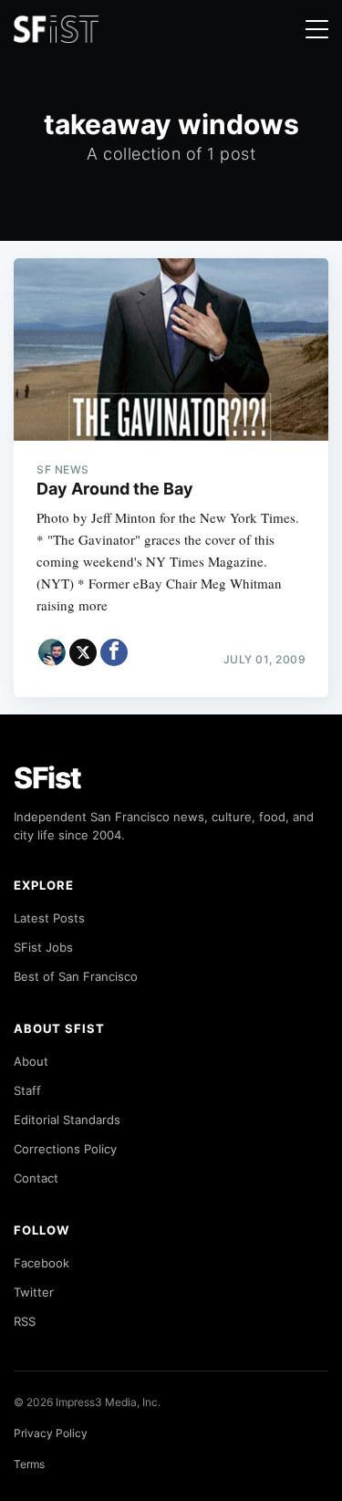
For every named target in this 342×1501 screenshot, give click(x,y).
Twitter (34, 1292)
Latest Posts (49, 918)
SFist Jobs (43, 947)
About (31, 1061)
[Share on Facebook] (114, 652)
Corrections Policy (65, 1148)
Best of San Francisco (76, 976)
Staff (27, 1090)
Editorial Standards (67, 1119)
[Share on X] (82, 652)
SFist (47, 778)
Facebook (41, 1263)
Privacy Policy (51, 1433)
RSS (25, 1321)
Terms (29, 1464)
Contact (36, 1178)
